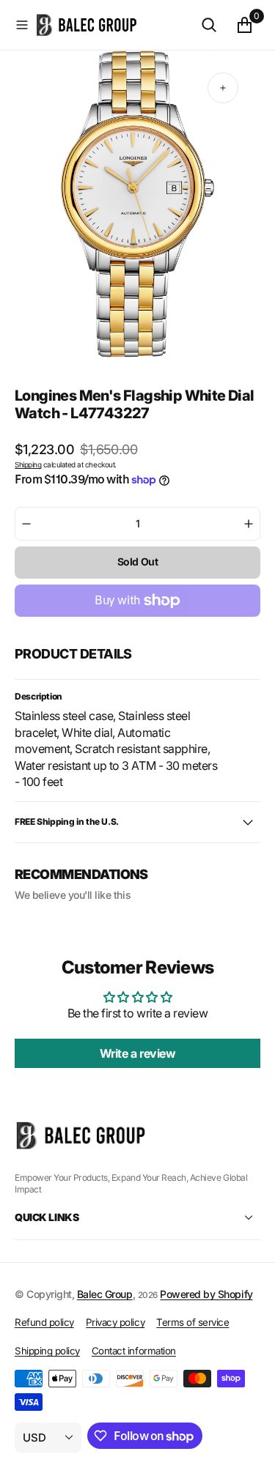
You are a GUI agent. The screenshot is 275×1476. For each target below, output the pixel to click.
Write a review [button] (137, 1053)
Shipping (28, 464)
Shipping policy (47, 1351)
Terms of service (192, 1322)
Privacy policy (115, 1322)
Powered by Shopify (206, 1294)
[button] (22, 25)
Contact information (134, 1351)
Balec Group (105, 1294)
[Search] (209, 25)
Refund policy (44, 1322)
